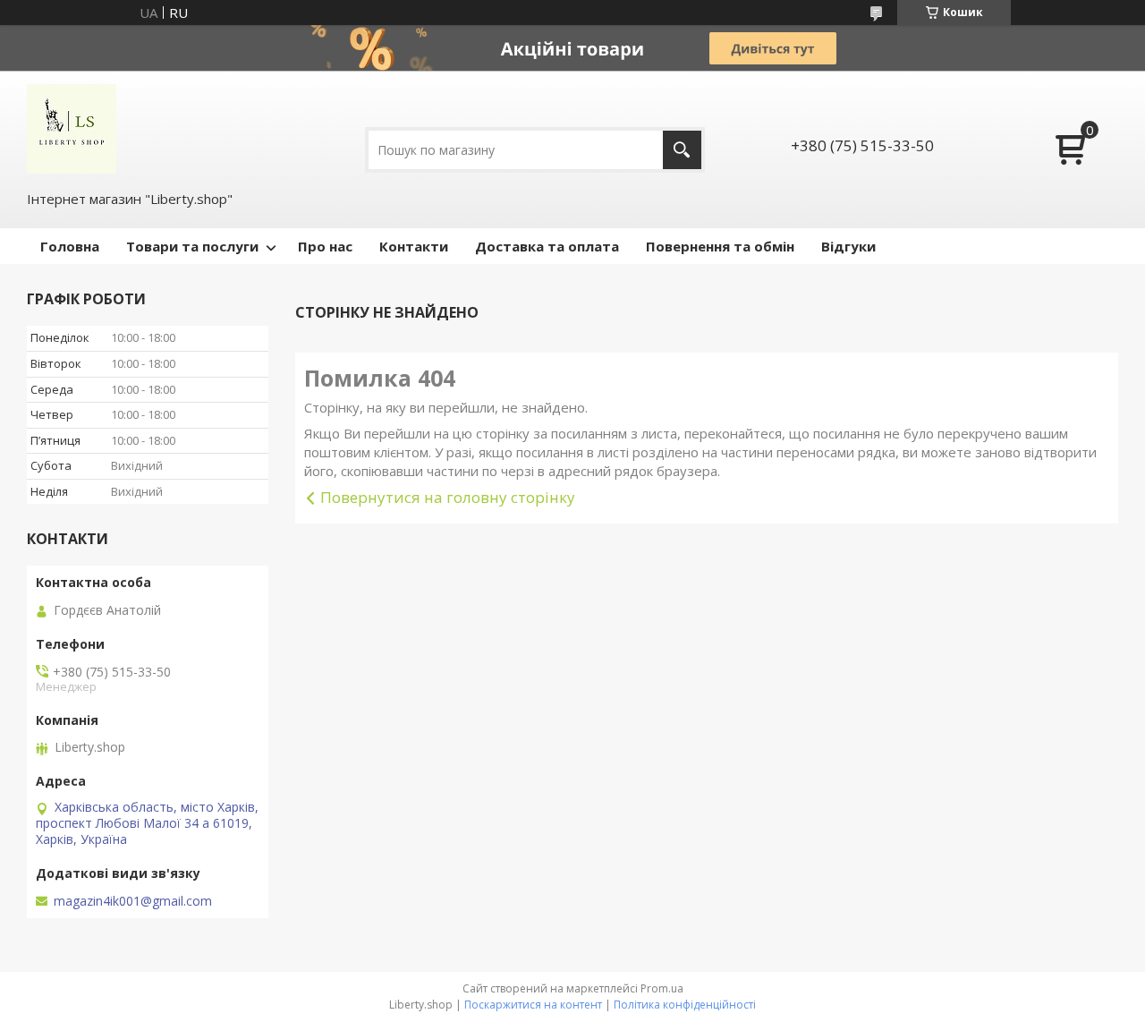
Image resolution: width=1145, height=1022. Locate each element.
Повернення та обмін (720, 246)
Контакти (413, 246)
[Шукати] (682, 150)
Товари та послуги (192, 246)
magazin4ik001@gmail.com (133, 901)
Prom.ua (661, 988)
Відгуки (848, 246)
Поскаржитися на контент (533, 1004)
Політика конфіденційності (685, 1004)
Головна (69, 246)
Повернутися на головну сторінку (447, 497)
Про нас (325, 246)
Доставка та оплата (547, 246)
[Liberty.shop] (71, 129)
